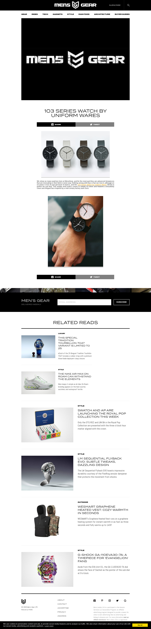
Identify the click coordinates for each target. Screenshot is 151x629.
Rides (35, 14)
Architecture (102, 14)
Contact (62, 604)
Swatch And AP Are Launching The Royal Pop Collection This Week (102, 413)
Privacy (61, 612)
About (61, 600)
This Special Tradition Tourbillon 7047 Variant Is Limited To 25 (74, 343)
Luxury (61, 333)
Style (70, 14)
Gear (24, 14)
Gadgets (58, 14)
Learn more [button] (49, 626)
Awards (61, 616)
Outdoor (83, 502)
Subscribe (121, 302)
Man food (83, 14)
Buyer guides (122, 14)
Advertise (63, 608)
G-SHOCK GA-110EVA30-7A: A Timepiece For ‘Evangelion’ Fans (103, 558)
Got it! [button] (140, 625)
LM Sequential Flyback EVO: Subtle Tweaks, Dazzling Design (100, 462)
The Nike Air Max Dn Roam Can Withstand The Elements (74, 376)
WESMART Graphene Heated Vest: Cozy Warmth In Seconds (103, 510)
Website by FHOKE (27, 610)
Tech (45, 14)
